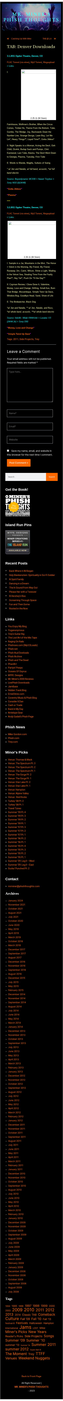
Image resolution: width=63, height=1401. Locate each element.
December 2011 (16, 1124)
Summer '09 (15, 1340)
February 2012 (15, 1116)
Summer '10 (35, 1340)
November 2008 (17, 1275)
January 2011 (15, 1169)
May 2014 (13, 1018)
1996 (21, 1306)
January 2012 (15, 1120)
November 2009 (17, 1226)
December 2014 (16, 994)
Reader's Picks (14, 1336)
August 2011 (14, 1140)
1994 (7, 1306)
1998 (36, 1305)
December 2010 (16, 1173)
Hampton (48, 1323)
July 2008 (13, 1291)
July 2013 (13, 1047)
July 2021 (13, 916)
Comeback (46, 1314)
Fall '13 (47, 1319)
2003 (8, 1310)
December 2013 (16, 1031)
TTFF (40, 1354)
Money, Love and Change (20, 328)
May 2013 (13, 1055)
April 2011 (13, 1157)
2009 (17, 1310)
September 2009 (17, 1234)
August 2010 (15, 1189)
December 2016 (16, 961)
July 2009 (13, 1242)
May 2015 (13, 986)
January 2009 (15, 1267)
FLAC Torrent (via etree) (18, 62)
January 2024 (15, 900)
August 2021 (14, 912)
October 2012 (15, 1083)
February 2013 (16, 1067)
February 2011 (15, 1165)
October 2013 (15, 1039)
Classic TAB (29, 1314)
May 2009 (13, 1250)
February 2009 (16, 1263)
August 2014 (15, 1006)
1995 (14, 1306)
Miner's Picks (16, 1332)
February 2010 (16, 1214)
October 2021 (15, 908)
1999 (44, 1305)
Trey (37, 339)
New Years (37, 1332)
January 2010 (15, 1218)
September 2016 (17, 969)
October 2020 (15, 920)
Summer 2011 (44, 1344)
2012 (49, 1310)
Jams (25, 1327)
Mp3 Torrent (36, 62)
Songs (49, 1336)
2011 (15, 339)
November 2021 (16, 904)
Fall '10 (36, 1319)
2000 (52, 1306)
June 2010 (13, 1198)
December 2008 (17, 1271)
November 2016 (16, 965)
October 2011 (15, 1132)
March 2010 (14, 1210)
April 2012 (13, 1108)
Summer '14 (25, 1345)
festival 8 (10, 1323)
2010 (29, 1310)
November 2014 (16, 998)
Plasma (12, 195)
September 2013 (17, 1043)
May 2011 (13, 1153)
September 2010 (17, 1185)
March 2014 (14, 1022)
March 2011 (14, 1161)
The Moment (16, 1354)
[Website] (30, 440)
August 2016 (15, 973)
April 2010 (13, 1206)
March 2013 (14, 1063)
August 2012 (14, 1092)
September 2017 (17, 953)
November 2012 (16, 1079)
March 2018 (14, 945)
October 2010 (15, 1181)
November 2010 (16, 1177)
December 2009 (17, 1222)
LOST (35, 1328)
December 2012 (16, 1075)
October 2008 (15, 1279)
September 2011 (17, 1136)
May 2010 (13, 1202)
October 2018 (15, 941)
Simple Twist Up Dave (19, 334)
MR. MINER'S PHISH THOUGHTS (31, 17)
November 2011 (16, 1128)
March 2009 (14, 1259)
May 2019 (13, 929)
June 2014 (13, 1014)
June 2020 (14, 925)
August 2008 (15, 1287)
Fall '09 (25, 1319)
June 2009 (14, 1246)
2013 (9, 1314)
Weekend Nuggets (34, 1358)
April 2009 (13, 1255)
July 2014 (13, 1010)
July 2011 (13, 1144)
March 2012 (14, 1112)
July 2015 (13, 982)
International (11, 1328)
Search (52, 477)
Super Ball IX (35, 1350)
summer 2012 (17, 1349)
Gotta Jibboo (14, 189)
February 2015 (16, 990)
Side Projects (27, 339)
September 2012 (17, 1087)
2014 (18, 1314)
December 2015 (16, 977)
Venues (11, 1358)
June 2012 (13, 1100)
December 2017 (16, 949)
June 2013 (13, 1051)
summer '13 (12, 1345)
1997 (28, 1305)
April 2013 (13, 1059)
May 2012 (13, 1104)
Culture (12, 1318)
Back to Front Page (31, 1376)
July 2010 (13, 1193)
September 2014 (17, 1002)
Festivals (22, 1323)
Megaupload (48, 62)
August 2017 (14, 957)
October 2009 (15, 1230)
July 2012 (13, 1096)
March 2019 (14, 937)
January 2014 (15, 1026)
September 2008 (17, 1283)
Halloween (35, 1323)
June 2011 (13, 1149)
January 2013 (15, 1071)
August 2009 (15, 1238)
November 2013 (16, 1035)
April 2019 (13, 933)
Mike (42, 1327)
